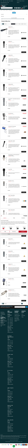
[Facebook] (15, 8)
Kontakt (8, 2)
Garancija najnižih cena (3, 325)
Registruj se (18, 2)
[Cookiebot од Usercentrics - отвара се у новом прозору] (24, 215)
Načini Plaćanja (17, 318)
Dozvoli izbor (14, 231)
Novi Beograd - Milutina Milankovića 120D (10, 337)
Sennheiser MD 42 (10, 55)
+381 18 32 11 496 (10, 374)
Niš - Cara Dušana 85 (10, 371)
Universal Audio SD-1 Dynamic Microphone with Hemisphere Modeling (13, 155)
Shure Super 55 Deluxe (11, 278)
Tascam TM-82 (10, 169)
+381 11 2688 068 (10, 323)
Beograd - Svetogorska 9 (10, 315)
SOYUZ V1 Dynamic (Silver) (11, 209)
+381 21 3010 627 (10, 359)
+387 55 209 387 (10, 393)
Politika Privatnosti (17, 315)
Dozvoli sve (22, 231)
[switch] (11, 228)
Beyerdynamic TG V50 (11, 180)
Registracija (23, 315)
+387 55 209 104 (10, 391)
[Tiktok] (18, 8)
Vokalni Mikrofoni (12, 42)
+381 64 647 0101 (10, 377)
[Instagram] (16, 8)
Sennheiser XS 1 (10, 41)
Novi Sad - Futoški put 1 (10, 355)
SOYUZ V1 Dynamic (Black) (11, 195)
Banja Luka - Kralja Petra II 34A (10, 406)
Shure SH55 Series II (10, 113)
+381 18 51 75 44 (10, 375)
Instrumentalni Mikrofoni (13, 265)
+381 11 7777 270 (10, 342)
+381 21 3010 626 (10, 358)
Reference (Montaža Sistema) (4, 2)
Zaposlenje (2, 323)
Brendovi (2, 320)
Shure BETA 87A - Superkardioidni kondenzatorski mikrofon (14, 99)
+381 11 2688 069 (10, 325)
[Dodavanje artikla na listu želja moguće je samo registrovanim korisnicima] (6, 44)
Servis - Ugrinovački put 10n (10, 420)
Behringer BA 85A (10, 251)
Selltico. (22, 441)
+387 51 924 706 (10, 409)
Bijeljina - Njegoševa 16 (10, 388)
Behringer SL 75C (10, 264)
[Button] (12, 8)
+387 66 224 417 (10, 394)
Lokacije (2, 321)
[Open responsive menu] (26, 6)
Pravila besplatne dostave (17, 320)
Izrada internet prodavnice (17, 441)
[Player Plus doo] (4, 6)
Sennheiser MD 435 (10, 69)
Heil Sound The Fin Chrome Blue (12, 126)
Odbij (5, 231)
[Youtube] (20, 8)
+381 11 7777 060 (10, 343)
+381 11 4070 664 (10, 425)
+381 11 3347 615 (10, 319)
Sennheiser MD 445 (10, 84)
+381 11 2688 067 (10, 322)
